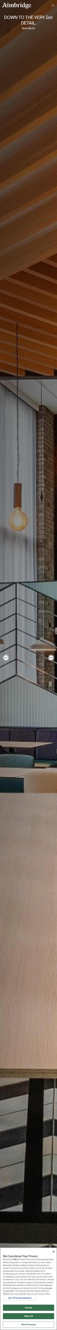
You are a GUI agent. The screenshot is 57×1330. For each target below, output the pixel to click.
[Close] (53, 1251)
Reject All (28, 1316)
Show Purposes (28, 1324)
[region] (28, 1288)
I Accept (28, 1308)
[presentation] (6, 657)
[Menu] (53, 5)
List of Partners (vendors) (19, 1298)
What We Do (28, 28)
